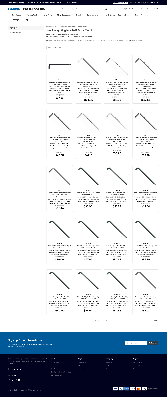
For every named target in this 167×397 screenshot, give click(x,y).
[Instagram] (16, 380)
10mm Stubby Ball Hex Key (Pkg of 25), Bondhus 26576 (59, 298)
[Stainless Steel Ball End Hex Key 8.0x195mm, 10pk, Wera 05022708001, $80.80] (117, 66)
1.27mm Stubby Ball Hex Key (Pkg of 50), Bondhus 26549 (117, 298)
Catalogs (16, 20)
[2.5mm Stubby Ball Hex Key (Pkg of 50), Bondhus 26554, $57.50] (145, 230)
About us (109, 363)
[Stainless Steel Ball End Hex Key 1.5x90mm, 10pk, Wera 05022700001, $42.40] (59, 176)
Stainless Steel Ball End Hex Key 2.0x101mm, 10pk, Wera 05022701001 (146, 139)
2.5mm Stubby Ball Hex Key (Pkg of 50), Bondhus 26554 (146, 247)
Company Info (93, 15)
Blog (26, 20)
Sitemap (136, 369)
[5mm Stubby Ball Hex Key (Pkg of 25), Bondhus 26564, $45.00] (145, 176)
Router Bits (55, 366)
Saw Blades (16, 15)
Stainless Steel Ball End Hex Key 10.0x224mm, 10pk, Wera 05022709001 (88, 84)
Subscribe (153, 343)
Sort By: (50, 47)
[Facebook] (9, 380)
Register (149, 9)
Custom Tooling (141, 15)
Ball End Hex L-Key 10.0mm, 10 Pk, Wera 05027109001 (59, 83)
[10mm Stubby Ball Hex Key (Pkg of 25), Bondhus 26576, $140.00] (59, 281)
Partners (109, 366)
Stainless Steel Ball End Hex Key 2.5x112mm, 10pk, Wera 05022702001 (117, 139)
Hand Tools (47, 15)
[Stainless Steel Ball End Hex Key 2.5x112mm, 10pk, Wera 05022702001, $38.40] (117, 121)
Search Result (109, 15)
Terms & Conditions (140, 366)
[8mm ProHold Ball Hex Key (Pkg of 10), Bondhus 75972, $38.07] (145, 281)
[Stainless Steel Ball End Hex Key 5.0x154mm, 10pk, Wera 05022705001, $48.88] (59, 121)
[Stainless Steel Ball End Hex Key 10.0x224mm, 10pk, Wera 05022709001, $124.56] (88, 66)
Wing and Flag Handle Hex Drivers (131, 41)
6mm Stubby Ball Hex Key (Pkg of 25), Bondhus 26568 (117, 193)
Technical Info (124, 15)
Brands (79, 15)
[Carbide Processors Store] (26, 9)
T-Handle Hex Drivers (111, 41)
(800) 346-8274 (14, 369)
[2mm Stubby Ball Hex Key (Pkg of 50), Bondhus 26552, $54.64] (117, 230)
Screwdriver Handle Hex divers (95, 41)
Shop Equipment (64, 15)
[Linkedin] (19, 380)
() (157, 9)
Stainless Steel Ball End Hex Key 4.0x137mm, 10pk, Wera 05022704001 (88, 139)
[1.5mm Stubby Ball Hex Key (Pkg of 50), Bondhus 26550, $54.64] (88, 281)
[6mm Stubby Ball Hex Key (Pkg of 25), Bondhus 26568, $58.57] (117, 176)
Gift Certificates (131, 9)
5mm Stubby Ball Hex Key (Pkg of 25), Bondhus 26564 (145, 193)
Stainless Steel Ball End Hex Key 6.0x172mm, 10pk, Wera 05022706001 (146, 84)
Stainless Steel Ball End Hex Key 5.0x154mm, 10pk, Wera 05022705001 (60, 139)
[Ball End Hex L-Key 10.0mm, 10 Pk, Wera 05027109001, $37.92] (59, 66)
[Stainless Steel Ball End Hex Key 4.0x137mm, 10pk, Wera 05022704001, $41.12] (88, 121)
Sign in (142, 9)
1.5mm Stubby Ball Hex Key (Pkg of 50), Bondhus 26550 (88, 298)
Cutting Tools (32, 15)
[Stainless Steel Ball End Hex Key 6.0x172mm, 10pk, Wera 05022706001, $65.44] (145, 66)
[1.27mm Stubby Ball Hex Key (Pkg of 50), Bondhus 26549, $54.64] (117, 281)
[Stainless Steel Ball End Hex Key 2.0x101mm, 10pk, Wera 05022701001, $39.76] (145, 121)
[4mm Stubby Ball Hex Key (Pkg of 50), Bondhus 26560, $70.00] (59, 230)
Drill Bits (53, 369)
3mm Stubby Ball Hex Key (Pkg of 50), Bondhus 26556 (88, 247)
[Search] (106, 9)
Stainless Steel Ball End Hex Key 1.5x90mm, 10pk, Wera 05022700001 (60, 194)
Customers (110, 369)
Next (155, 320)
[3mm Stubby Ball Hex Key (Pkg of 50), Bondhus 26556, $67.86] (88, 230)
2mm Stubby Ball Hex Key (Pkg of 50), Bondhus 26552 (117, 247)
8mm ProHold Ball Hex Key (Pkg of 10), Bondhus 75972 (145, 298)
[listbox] (59, 47)
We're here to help (120, 2)
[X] (13, 380)
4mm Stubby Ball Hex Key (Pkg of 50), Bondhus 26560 (59, 247)
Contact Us (12, 375)
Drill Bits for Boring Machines (61, 372)
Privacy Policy (138, 363)
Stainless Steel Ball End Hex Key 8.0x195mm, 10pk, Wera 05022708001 (117, 84)
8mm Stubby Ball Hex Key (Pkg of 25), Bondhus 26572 (88, 193)
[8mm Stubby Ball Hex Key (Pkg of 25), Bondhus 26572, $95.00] (88, 176)
